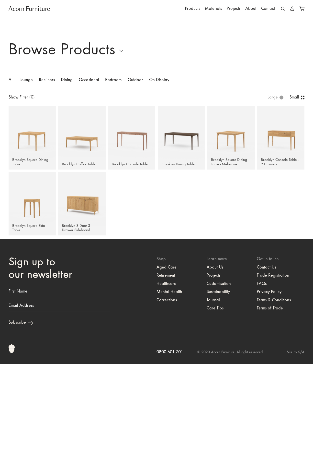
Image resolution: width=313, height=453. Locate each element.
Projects (233, 9)
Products (192, 9)
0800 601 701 (169, 352)
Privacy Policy (269, 292)
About (250, 9)
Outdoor (135, 80)
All (11, 80)
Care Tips (215, 308)
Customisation (219, 284)
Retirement (165, 276)
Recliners (47, 80)
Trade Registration (273, 276)
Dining (67, 80)
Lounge (26, 80)
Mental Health (169, 292)
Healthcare (166, 284)
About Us (215, 267)
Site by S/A (295, 352)
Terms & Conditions (274, 300)
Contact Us (266, 267)
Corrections (166, 300)
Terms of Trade (270, 308)
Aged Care (166, 267)
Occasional (89, 80)
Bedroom (113, 80)
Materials (213, 9)
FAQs (262, 284)
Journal (213, 300)
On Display (159, 80)
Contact (268, 9)
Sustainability (218, 292)
